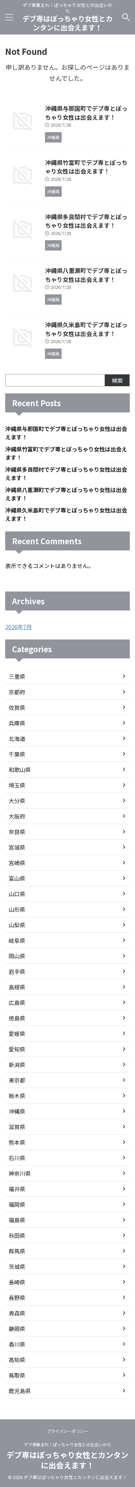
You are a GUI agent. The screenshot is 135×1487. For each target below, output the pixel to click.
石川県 (17, 1158)
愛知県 (17, 1049)
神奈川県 (20, 1173)
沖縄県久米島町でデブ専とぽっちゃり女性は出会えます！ (86, 329)
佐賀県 (17, 707)
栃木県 (17, 1096)
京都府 (17, 692)
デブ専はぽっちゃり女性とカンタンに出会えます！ (67, 22)
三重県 (17, 676)
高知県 (17, 1360)
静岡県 (17, 1328)
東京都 (17, 1080)
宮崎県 (17, 863)
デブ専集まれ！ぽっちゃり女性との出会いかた (67, 1444)
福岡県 (17, 1204)
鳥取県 (17, 1375)
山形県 (17, 909)
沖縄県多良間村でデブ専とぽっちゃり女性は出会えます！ (86, 221)
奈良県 (17, 832)
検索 (117, 380)
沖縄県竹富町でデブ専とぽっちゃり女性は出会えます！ (86, 167)
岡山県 (17, 956)
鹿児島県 (20, 1391)
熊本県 (17, 1142)
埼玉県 (17, 785)
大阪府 (17, 816)
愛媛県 (17, 1033)
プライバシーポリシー (67, 1431)
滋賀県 (17, 1127)
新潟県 (17, 1064)
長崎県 (17, 1282)
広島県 (17, 1002)
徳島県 (17, 1018)
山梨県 (17, 925)
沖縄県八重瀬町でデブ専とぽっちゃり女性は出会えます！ (86, 275)
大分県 (17, 800)
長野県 (17, 1297)
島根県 (17, 987)
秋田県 (17, 1235)
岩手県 (17, 971)
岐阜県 (17, 940)
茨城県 (17, 1266)
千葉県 (17, 754)
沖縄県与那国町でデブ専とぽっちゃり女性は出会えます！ (86, 112)
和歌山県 (20, 769)
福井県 (17, 1189)
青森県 (17, 1313)
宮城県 (17, 847)
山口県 (17, 894)
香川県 (17, 1344)
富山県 (17, 878)
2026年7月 (18, 627)
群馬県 (17, 1251)
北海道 (17, 738)
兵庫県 (17, 723)
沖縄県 (17, 1111)
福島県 (17, 1220)
